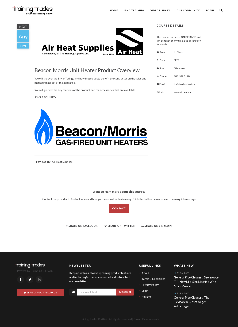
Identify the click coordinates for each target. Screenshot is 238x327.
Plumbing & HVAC (42, 270)
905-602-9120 (182, 76)
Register (147, 296)
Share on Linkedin (158, 225)
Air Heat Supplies (62, 161)
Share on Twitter (121, 225)
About (145, 272)
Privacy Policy (150, 284)
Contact (119, 208)
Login (145, 290)
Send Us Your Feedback (41, 292)
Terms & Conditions (153, 278)
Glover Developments (146, 319)
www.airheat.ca (182, 92)
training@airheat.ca (184, 84)
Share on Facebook (83, 225)
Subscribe (125, 292)
